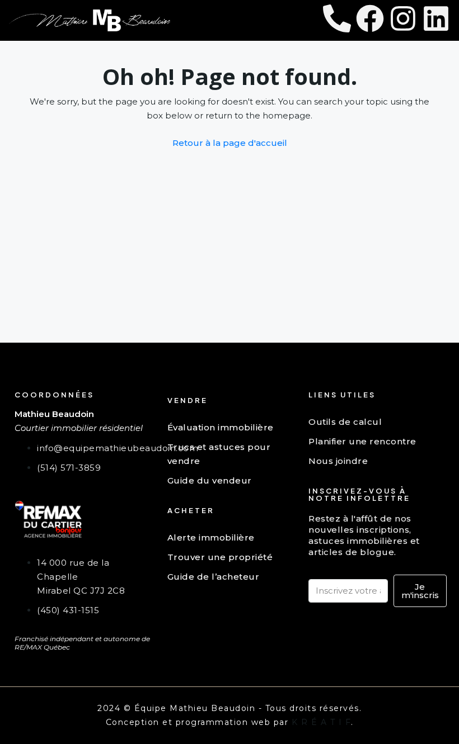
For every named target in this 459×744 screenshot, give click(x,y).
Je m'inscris (420, 590)
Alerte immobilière (211, 537)
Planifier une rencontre (362, 441)
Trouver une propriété (220, 557)
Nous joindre (338, 461)
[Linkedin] (436, 18)
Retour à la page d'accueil (229, 143)
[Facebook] (370, 18)
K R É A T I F (322, 722)
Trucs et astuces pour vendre (219, 454)
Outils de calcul (345, 421)
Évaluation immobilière (220, 427)
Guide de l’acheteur (213, 576)
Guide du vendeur (209, 480)
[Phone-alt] (337, 18)
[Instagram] (403, 18)
